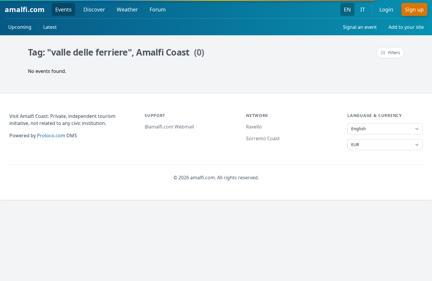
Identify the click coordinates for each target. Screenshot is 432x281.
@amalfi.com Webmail (169, 126)
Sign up (414, 9)
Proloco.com (51, 135)
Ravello (254, 126)
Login (386, 9)
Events (63, 9)
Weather (127, 9)
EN (347, 9)
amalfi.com (25, 9)
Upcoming (19, 27)
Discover (94, 9)
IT (362, 9)
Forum (158, 9)
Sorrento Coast (263, 138)
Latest (50, 27)
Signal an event (360, 27)
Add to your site (406, 27)
